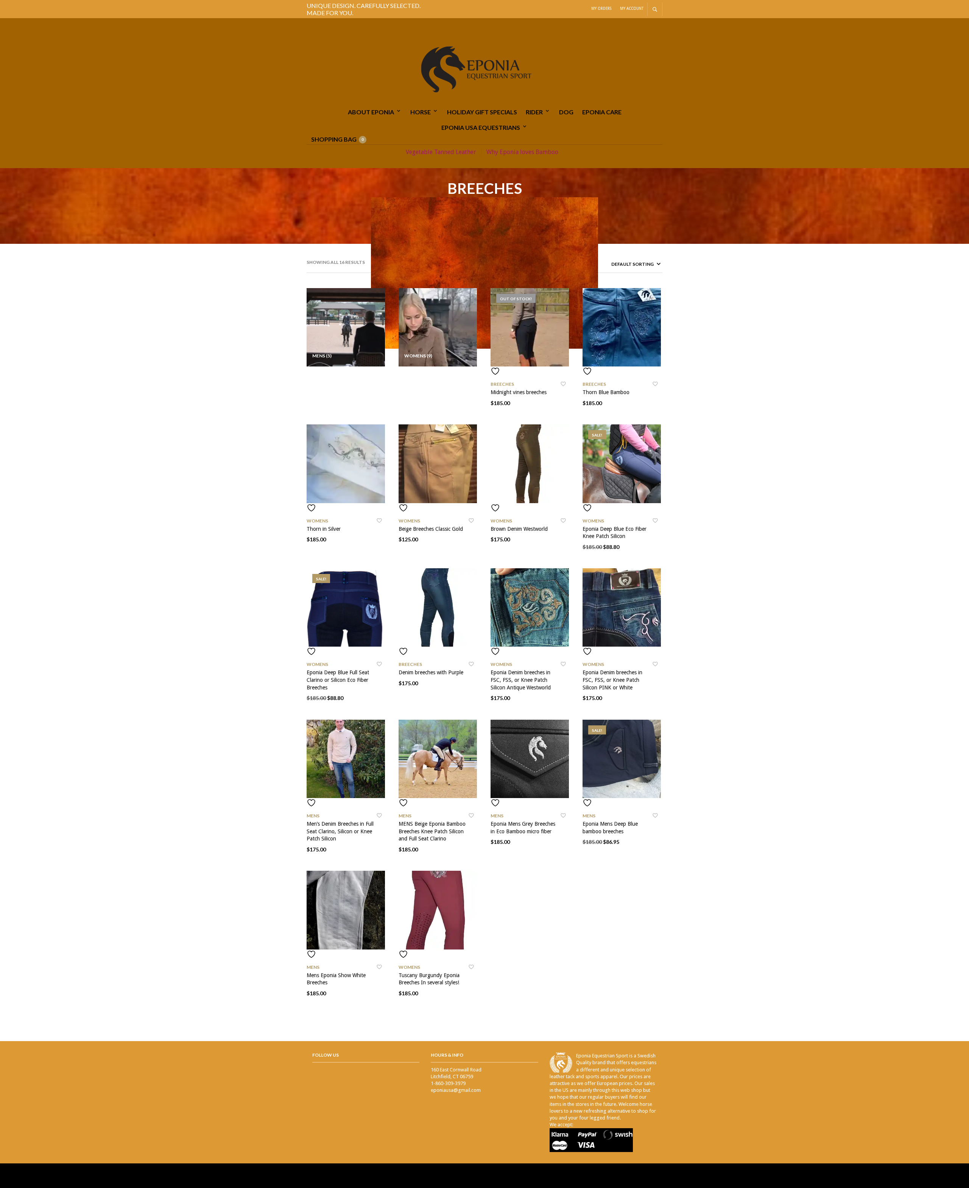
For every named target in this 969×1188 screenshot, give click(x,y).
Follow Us (325, 1055)
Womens (317, 521)
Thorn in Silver (324, 529)
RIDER (534, 111)
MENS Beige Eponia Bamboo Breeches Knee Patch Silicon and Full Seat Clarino (432, 831)
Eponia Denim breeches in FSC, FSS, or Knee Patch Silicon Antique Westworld (521, 679)
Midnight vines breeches (519, 392)
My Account (631, 8)
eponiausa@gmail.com (456, 1090)
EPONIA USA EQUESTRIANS (480, 127)
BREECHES (502, 384)
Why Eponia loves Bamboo (522, 152)
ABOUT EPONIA (371, 111)
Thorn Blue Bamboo (606, 392)
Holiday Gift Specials (482, 111)
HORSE (420, 111)
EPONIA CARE (602, 111)
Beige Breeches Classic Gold (431, 529)
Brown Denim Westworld (519, 529)
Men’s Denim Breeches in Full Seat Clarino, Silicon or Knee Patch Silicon (340, 831)
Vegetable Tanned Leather (441, 152)
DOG (566, 111)
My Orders (601, 8)
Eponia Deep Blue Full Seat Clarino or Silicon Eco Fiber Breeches (338, 679)
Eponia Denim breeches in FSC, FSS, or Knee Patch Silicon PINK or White (612, 679)
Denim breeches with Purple (431, 672)
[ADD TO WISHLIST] (530, 371)
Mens (313, 816)
